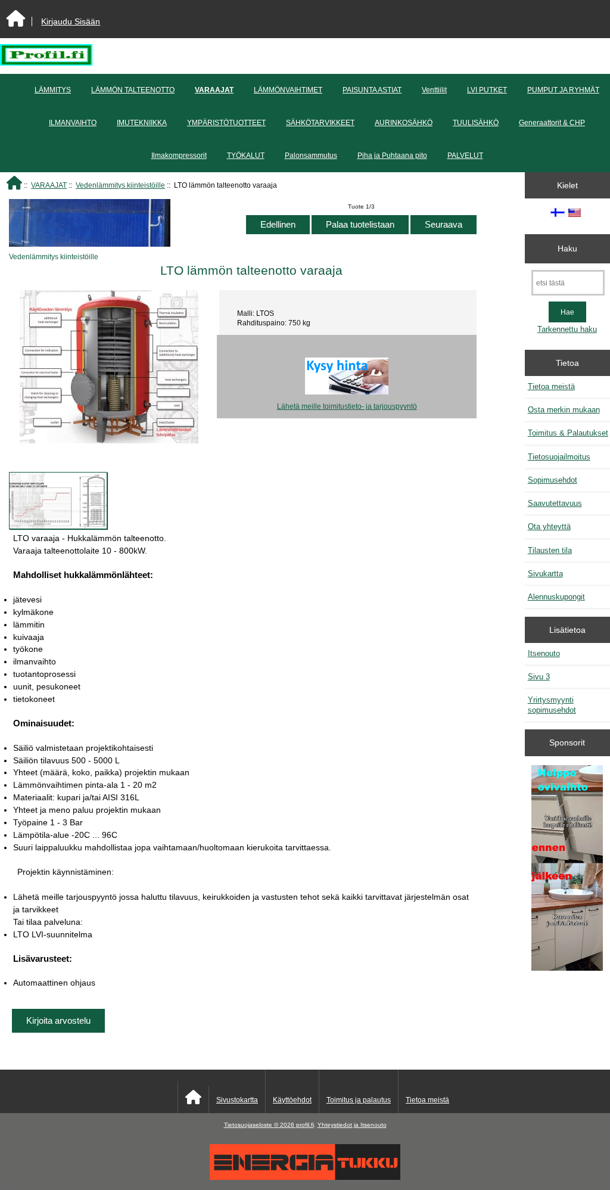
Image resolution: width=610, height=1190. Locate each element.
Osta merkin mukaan (564, 409)
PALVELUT (465, 155)
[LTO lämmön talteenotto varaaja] (58, 501)
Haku (567, 248)
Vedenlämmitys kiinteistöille (120, 185)
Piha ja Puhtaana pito (392, 155)
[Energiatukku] (305, 1177)
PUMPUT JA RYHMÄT (563, 90)
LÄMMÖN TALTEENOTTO (133, 90)
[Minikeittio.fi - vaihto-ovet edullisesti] (567, 869)
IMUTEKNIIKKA (142, 123)
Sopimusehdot (552, 480)
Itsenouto (544, 653)
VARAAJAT (49, 185)
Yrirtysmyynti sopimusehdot (552, 704)
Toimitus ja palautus (358, 1100)
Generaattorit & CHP (552, 123)
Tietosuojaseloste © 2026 (260, 1124)
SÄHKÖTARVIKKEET (320, 123)
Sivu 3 (539, 676)
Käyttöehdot (292, 1100)
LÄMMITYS (53, 90)
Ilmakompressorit (179, 155)
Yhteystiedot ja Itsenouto (352, 1124)
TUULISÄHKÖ (476, 123)
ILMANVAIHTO (73, 123)
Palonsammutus (311, 155)
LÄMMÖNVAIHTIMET (288, 90)
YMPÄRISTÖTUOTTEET (226, 123)
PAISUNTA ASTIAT (372, 90)
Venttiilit (434, 90)
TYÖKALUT (245, 155)
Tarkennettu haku (567, 329)
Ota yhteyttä (549, 526)
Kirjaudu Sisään (70, 21)
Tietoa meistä (551, 386)
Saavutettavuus (555, 503)
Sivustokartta (237, 1100)
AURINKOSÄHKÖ (403, 123)
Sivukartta (545, 573)
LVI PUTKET (487, 90)
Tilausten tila (550, 550)
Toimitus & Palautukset (568, 432)
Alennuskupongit (556, 596)
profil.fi (305, 1124)
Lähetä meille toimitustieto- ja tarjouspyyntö (347, 406)
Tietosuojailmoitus (559, 456)
